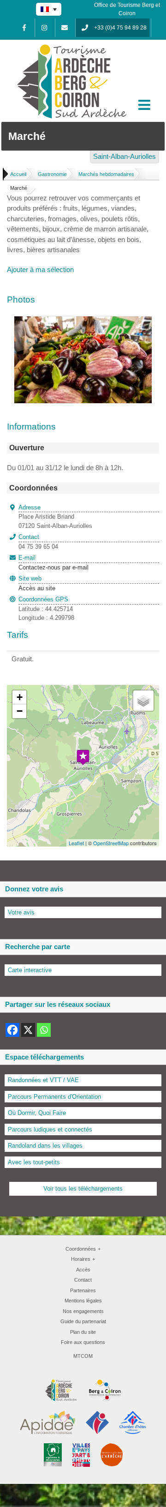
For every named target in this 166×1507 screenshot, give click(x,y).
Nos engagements (83, 1311)
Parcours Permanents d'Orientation (54, 1096)
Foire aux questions (83, 1342)
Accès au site (36, 588)
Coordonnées (83, 1249)
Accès (83, 1269)
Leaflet (76, 843)
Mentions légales (83, 1300)
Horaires (83, 1259)
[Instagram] (44, 27)
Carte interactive (30, 970)
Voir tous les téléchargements (83, 1188)
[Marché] (83, 321)
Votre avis (21, 912)
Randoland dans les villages (45, 1145)
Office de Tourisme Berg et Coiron (127, 9)
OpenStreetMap (111, 843)
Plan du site (83, 1332)
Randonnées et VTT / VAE (43, 1080)
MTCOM (83, 1356)
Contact (83, 1280)
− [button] (20, 711)
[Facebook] (24, 27)
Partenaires (83, 1290)
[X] (28, 1030)
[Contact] (64, 27)
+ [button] (20, 697)
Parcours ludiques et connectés (50, 1129)
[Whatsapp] (44, 1030)
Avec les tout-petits (34, 1162)
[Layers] (143, 700)
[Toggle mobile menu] (145, 105)
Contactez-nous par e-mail (53, 562)
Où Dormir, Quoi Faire (37, 1112)
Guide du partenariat (83, 1321)
